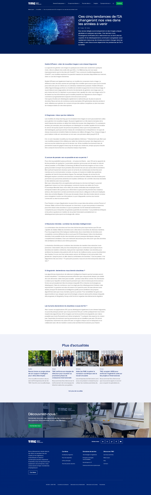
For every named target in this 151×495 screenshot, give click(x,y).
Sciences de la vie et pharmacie (91, 465)
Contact (105, 463)
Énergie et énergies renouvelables (88, 458)
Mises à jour (106, 457)
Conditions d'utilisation (63, 484)
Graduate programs (67, 454)
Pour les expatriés (67, 457)
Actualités (38, 9)
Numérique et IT (87, 462)
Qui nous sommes (108, 454)
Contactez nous (35, 426)
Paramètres (102, 484)
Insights (96, 3)
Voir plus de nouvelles (75, 391)
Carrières (119, 3)
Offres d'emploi (66, 460)
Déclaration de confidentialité (78, 484)
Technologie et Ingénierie (90, 454)
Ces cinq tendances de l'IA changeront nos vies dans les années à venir (60, 9)
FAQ (104, 460)
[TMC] (34, 3)
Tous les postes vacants (68, 463)
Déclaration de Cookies (92, 484)
